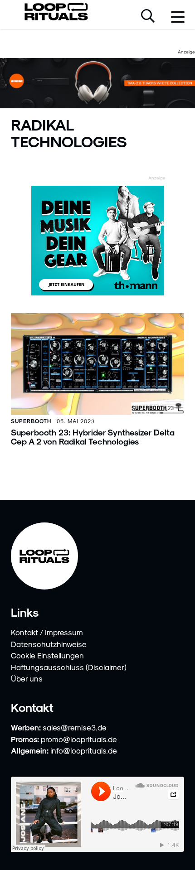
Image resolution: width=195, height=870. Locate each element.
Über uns (27, 678)
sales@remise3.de (75, 727)
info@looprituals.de (83, 750)
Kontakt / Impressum (47, 632)
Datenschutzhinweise (49, 643)
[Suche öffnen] (147, 16)
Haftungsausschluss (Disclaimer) (69, 667)
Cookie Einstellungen (47, 655)
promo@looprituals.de (79, 739)
